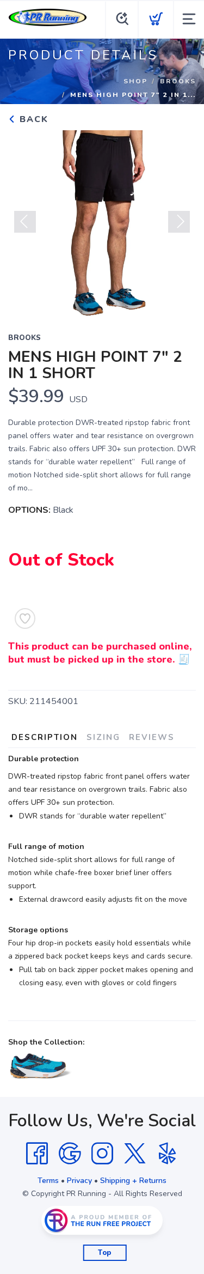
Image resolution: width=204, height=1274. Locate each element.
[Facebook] (37, 1153)
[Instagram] (102, 1153)
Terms (48, 1180)
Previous (25, 222)
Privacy (79, 1180)
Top (105, 1253)
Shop (135, 81)
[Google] (69, 1153)
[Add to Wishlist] (25, 618)
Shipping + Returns (133, 1180)
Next (179, 222)
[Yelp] (167, 1153)
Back (32, 119)
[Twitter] (135, 1153)
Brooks (178, 81)
